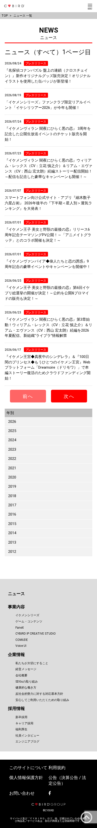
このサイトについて (28, 767)
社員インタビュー (27, 735)
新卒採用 (21, 717)
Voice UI (20, 646)
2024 (12, 440)
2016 (12, 514)
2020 (12, 477)
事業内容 (16, 607)
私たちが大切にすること (31, 663)
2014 (12, 533)
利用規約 (56, 767)
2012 (12, 552)
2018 (12, 496)
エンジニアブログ (27, 741)
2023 (12, 449)
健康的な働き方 (25, 687)
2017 (12, 505)
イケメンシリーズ (27, 615)
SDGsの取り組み (26, 681)
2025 (12, 431)
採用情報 (16, 708)
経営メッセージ (25, 669)
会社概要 (21, 675)
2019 (12, 486)
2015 (12, 524)
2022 (12, 459)
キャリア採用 (24, 723)
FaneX (19, 627)
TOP (4, 15)
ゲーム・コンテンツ (28, 621)
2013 (12, 542)
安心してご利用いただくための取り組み (42, 700)
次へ (69, 396)
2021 (12, 468)
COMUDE (21, 640)
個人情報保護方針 (26, 777)
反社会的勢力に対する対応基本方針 (39, 694)
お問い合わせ (22, 793)
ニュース (16, 593)
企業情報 (16, 654)
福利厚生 (21, 729)
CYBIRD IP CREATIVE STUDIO (35, 633)
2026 (12, 422)
